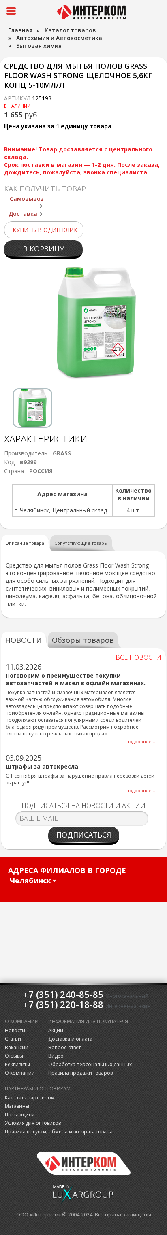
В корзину (43, 248)
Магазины (17, 1106)
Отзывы (14, 1055)
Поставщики (19, 1114)
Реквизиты (17, 1064)
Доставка (23, 213)
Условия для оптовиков (33, 1123)
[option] (32, 408)
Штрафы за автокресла (42, 766)
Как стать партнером (30, 1097)
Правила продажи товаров (80, 1072)
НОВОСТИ (23, 640)
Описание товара (24, 543)
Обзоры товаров (83, 640)
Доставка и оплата (70, 1038)
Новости (15, 1030)
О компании (20, 1072)
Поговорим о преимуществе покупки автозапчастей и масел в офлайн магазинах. (76, 679)
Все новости (138, 657)
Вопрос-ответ (64, 1047)
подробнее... (140, 741)
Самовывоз (26, 198)
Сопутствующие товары (81, 543)
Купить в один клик (45, 230)
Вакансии (16, 1047)
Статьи (13, 1038)
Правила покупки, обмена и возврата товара (59, 1131)
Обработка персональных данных (90, 1064)
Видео (56, 1055)
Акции (55, 1030)
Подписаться (83, 835)
